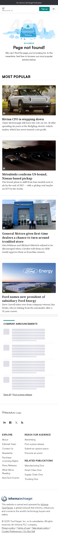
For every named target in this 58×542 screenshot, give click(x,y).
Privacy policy (8, 528)
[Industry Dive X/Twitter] (16, 423)
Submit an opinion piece (37, 448)
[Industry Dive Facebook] (10, 423)
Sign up (44, 9)
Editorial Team (9, 444)
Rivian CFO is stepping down (23, 119)
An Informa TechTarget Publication (29, 3)
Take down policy (40, 528)
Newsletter (7, 453)
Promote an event (34, 453)
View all (7, 394)
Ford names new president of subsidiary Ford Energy (23, 299)
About (5, 439)
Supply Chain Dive (34, 474)
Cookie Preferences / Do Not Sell (18, 531)
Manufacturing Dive (34, 465)
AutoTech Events (10, 477)
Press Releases (9, 465)
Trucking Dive (31, 479)
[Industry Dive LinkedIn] (4, 423)
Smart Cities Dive (33, 470)
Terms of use (23, 528)
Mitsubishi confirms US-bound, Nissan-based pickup (24, 176)
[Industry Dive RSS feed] (22, 423)
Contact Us (7, 448)
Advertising (30, 439)
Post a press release (22, 394)
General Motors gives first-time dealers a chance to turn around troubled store (25, 237)
